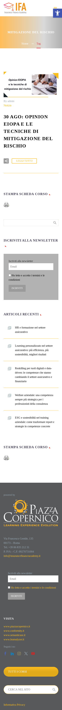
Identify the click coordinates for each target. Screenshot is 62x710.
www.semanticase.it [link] (14, 635)
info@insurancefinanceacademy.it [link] (22, 555)
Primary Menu (55, 8)
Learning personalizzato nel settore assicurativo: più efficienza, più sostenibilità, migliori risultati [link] (34, 350)
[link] (57, 13)
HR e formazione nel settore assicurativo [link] (30, 329)
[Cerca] (54, 689)
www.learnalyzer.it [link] (14, 639)
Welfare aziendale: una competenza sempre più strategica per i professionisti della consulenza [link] (34, 399)
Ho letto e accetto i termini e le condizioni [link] (33, 587)
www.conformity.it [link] (14, 630)
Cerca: (54, 222)
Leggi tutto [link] (24, 161)
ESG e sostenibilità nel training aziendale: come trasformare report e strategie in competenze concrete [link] (34, 422)
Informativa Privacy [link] (14, 704)
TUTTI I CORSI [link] (17, 671)
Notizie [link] (8, 105)
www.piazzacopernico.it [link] (17, 626)
